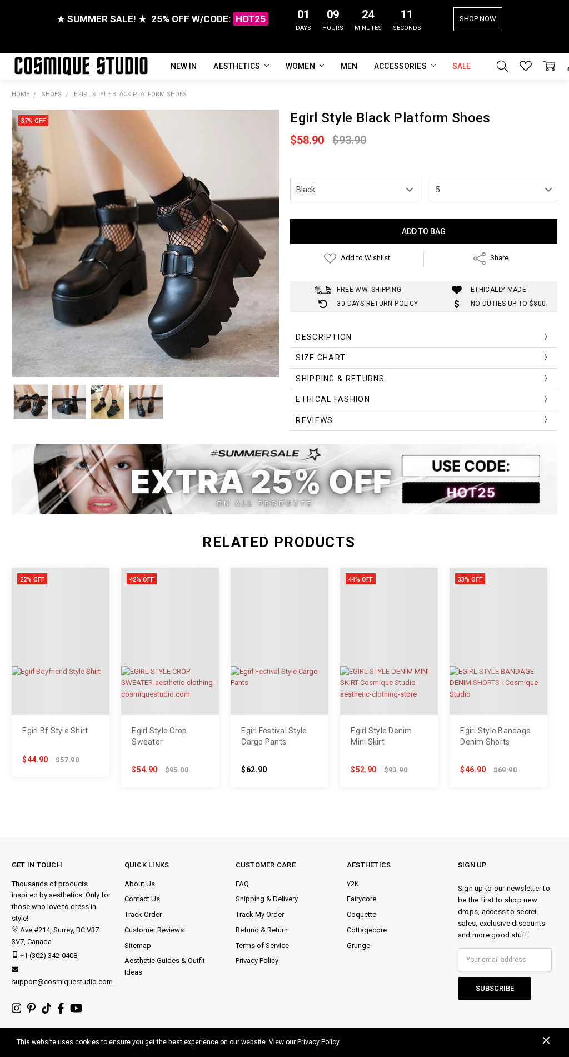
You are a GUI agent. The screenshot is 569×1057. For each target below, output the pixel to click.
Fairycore (361, 899)
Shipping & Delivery (267, 899)
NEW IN (184, 66)
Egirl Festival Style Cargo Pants (274, 736)
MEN (349, 66)
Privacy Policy (257, 960)
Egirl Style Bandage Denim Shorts (495, 736)
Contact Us (142, 899)
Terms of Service (262, 945)
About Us (139, 884)
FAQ (242, 884)
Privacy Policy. (319, 1042)
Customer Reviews (154, 930)
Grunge (358, 945)
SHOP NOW (478, 18)
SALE (461, 66)
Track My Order (260, 914)
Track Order (143, 914)
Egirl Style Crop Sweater (159, 736)
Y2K (353, 884)
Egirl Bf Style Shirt (55, 730)
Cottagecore (367, 930)
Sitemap (137, 945)
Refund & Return (262, 930)
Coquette (361, 914)
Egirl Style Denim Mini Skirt (381, 736)
